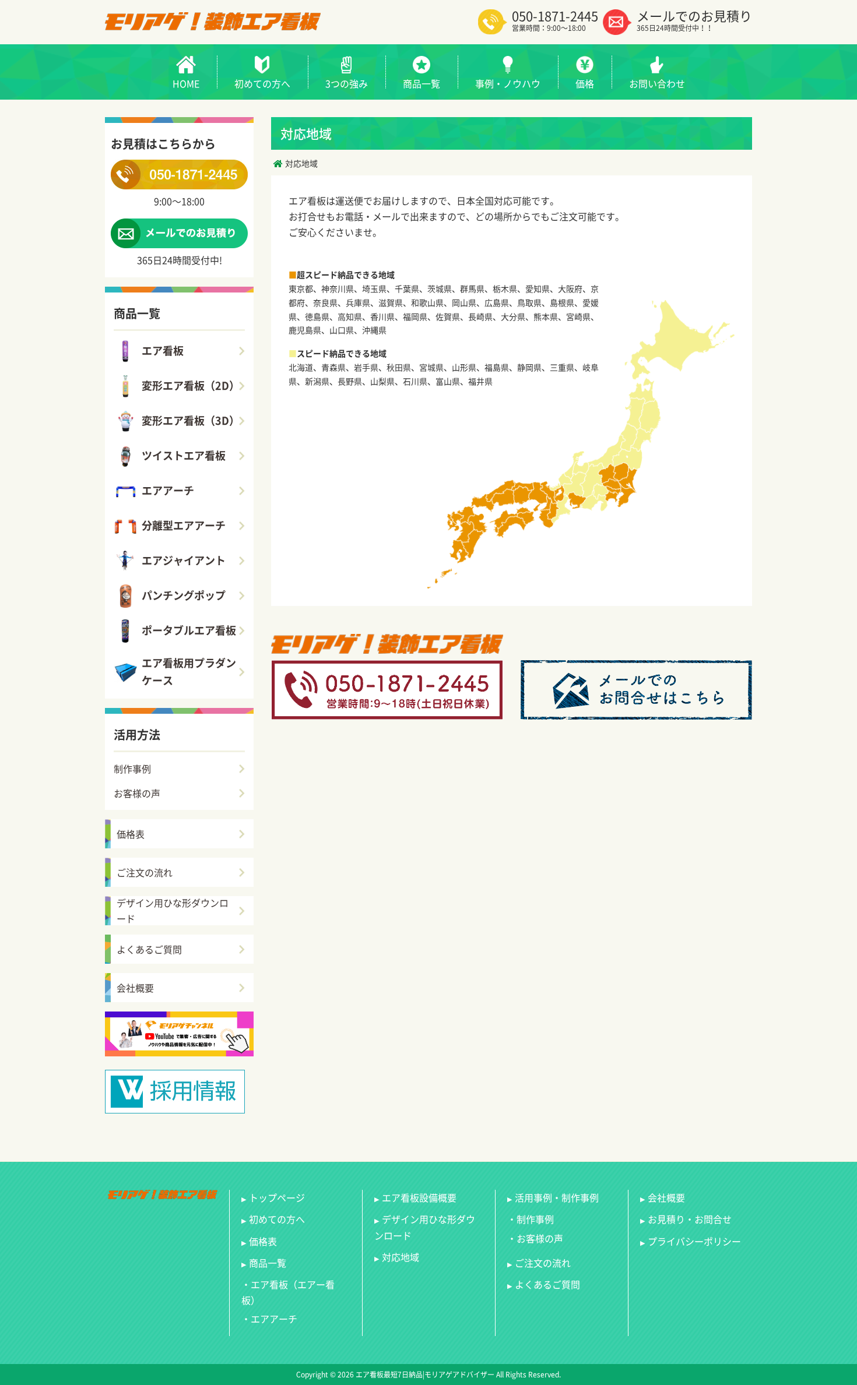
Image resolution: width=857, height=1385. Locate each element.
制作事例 (132, 769)
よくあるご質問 (149, 949)
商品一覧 (267, 1263)
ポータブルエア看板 (189, 630)
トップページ (277, 1197)
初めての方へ (277, 1219)
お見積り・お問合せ (690, 1219)
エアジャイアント (184, 560)
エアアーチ (168, 490)
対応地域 (400, 1257)
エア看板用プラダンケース (189, 672)
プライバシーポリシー (694, 1241)
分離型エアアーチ (184, 525)
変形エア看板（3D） (191, 420)
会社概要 (135, 988)
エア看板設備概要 (419, 1197)
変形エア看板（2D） (191, 385)
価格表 (131, 834)
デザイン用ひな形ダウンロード (173, 910)
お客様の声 (137, 793)
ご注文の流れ (145, 872)
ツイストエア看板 (184, 455)
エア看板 (163, 350)
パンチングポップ (184, 595)
